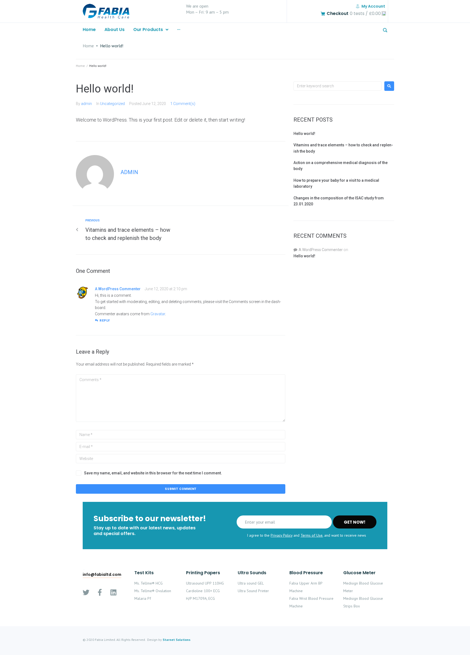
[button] (102, 574)
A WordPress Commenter (118, 289)
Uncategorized (112, 103)
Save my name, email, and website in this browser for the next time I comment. (153, 473)
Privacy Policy (281, 535)
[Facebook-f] (99, 592)
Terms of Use (312, 535)
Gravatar (157, 314)
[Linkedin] (113, 592)
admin (86, 103)
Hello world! (304, 133)
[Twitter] (86, 592)
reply (105, 320)
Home (88, 45)
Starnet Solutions (176, 640)
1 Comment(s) (182, 103)
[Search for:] (337, 86)
